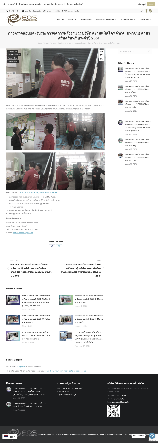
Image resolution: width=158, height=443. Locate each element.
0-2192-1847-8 (120, 396)
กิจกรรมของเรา (13, 61)
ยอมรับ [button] (151, 4)
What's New (13, 58)
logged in (21, 366)
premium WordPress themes (111, 434)
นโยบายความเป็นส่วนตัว (75, 4)
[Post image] (13, 300)
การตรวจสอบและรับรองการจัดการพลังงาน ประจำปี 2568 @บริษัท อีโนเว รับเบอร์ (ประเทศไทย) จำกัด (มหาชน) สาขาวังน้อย (36, 300)
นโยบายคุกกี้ (129, 434)
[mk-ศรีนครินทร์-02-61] (80, 131)
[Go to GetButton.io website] (152, 440)
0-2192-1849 (119, 399)
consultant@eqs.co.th (23, 232)
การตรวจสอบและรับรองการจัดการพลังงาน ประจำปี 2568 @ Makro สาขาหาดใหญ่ (89, 299)
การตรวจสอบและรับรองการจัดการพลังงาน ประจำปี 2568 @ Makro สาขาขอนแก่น (36, 319)
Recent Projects (14, 55)
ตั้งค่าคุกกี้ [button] (142, 4)
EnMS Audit (13, 51)
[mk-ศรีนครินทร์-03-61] (31, 171)
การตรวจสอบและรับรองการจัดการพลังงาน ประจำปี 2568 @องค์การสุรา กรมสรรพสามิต (36, 335)
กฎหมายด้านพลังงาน (65, 391)
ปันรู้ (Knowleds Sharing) (66, 395)
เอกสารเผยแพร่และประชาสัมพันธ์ (69, 388)
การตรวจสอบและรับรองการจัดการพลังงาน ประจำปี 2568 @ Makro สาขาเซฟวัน (89, 319)
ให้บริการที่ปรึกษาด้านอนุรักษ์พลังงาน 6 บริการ (38, 192)
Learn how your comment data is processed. (65, 371)
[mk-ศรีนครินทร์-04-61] (80, 171)
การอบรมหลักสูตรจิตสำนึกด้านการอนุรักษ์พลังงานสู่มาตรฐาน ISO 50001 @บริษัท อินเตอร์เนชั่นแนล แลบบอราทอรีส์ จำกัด (89, 337)
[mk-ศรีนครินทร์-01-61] (31, 131)
